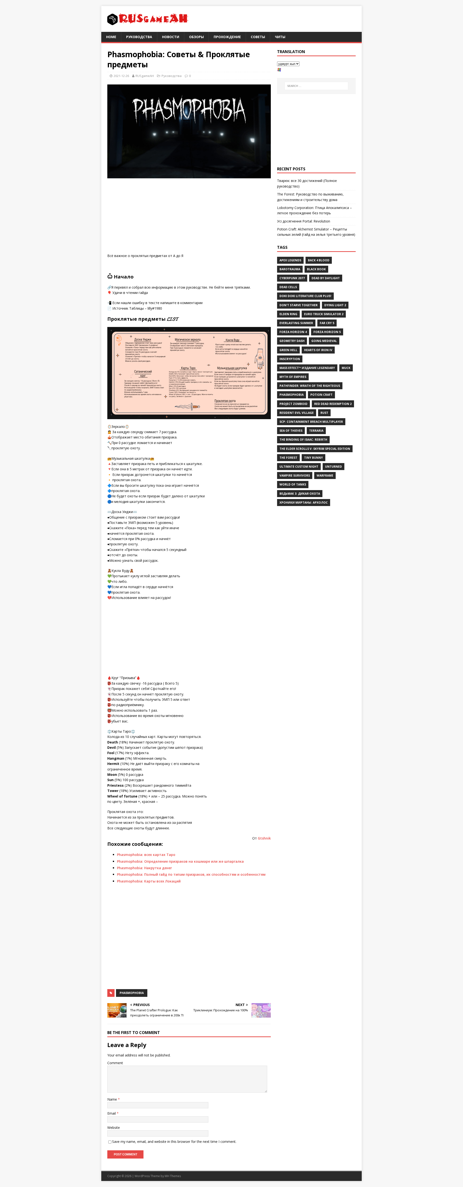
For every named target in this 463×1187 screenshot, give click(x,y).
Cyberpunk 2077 (292, 278)
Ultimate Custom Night (298, 467)
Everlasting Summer (296, 323)
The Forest (288, 458)
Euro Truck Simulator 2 (323, 314)
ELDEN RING (288, 314)
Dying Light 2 (335, 305)
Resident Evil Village (296, 413)
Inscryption (289, 359)
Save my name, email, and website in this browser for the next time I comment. (174, 1141)
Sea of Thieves (290, 431)
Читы (280, 37)
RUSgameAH (145, 76)
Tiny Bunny (313, 458)
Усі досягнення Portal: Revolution (303, 221)
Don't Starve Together (298, 305)
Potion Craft (321, 395)
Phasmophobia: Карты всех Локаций (149, 881)
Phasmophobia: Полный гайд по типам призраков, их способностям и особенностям (191, 874)
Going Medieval (324, 341)
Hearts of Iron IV (318, 350)
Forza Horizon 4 (293, 332)
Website (113, 1127)
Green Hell (288, 350)
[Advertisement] (189, 217)
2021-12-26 (121, 76)
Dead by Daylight (326, 278)
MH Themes (173, 1176)
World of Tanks (292, 484)
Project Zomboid (293, 404)
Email (112, 1113)
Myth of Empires (292, 377)
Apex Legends (290, 260)
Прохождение (227, 37)
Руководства (139, 37)
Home (111, 37)
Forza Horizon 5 (327, 332)
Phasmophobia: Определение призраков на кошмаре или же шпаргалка (180, 861)
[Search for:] (316, 86)
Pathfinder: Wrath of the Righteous (309, 386)
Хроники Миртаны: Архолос (303, 502)
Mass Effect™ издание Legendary (307, 368)
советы (258, 37)
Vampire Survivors (294, 475)
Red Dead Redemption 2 (333, 404)
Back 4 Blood (318, 260)
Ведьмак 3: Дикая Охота (299, 494)
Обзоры (196, 37)
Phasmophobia (132, 993)
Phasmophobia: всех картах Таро (146, 854)
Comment (115, 1063)
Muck (346, 368)
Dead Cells (288, 287)
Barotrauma (289, 269)
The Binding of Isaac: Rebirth (303, 439)
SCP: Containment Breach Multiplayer (311, 422)
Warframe (325, 475)
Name (112, 1099)
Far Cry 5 (327, 323)
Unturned (333, 467)
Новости (170, 37)
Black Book (316, 269)
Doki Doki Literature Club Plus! (305, 296)
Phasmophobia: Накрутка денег (144, 868)
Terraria (316, 431)
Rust (324, 413)
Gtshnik (264, 838)
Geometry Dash (292, 341)
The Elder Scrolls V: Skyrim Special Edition (314, 449)
